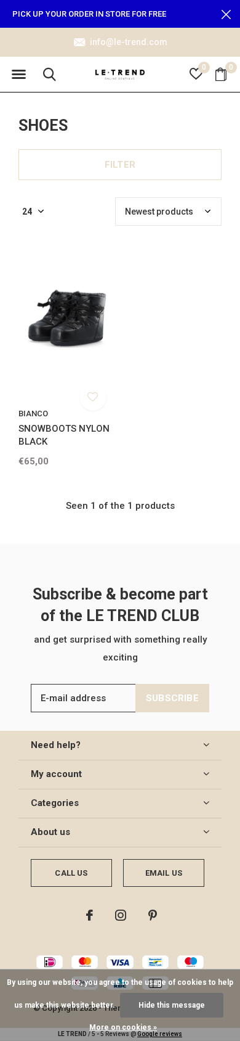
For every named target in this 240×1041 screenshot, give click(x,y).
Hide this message (171, 1005)
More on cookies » (123, 1027)
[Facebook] (89, 915)
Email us (163, 873)
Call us (71, 873)
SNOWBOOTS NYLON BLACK (64, 435)
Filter (120, 164)
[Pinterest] (152, 915)
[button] (18, 75)
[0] (220, 74)
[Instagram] (120, 915)
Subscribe (172, 698)
